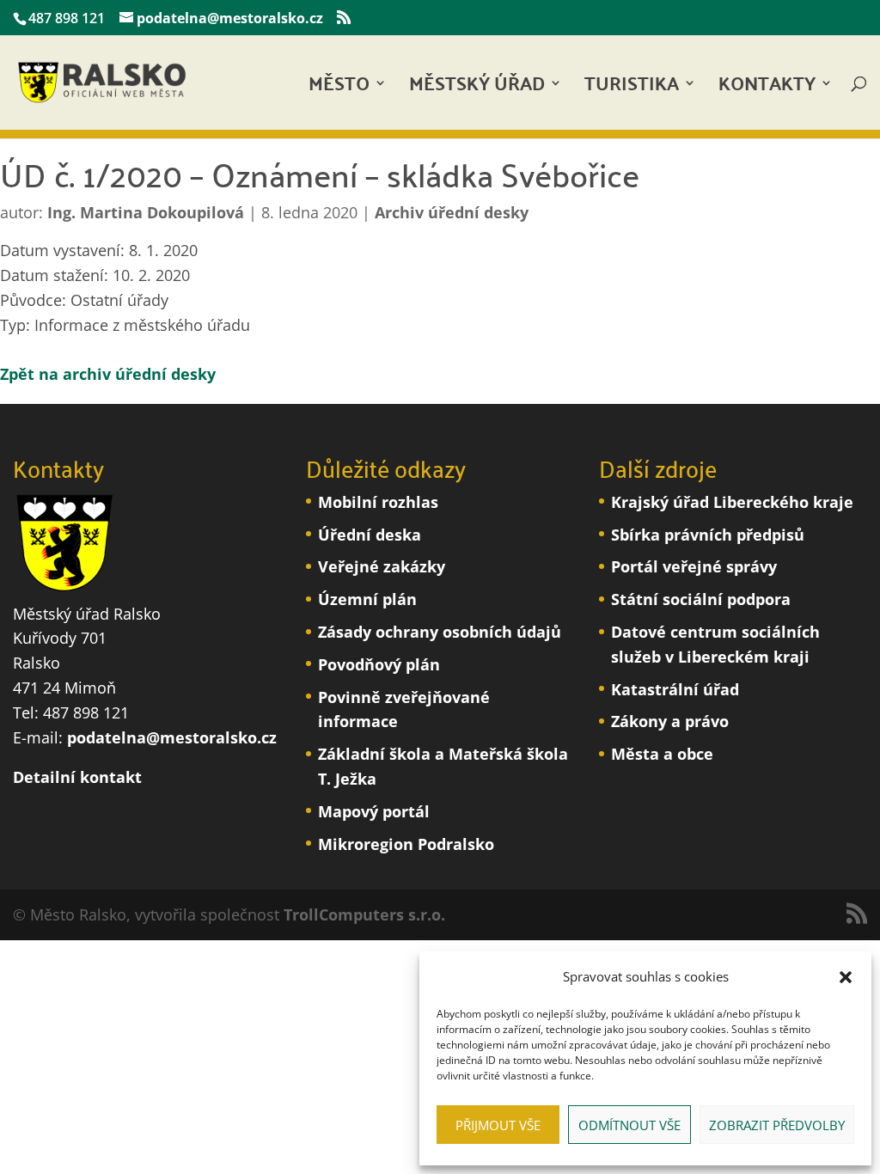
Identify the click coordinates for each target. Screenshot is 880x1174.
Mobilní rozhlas (378, 502)
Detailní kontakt (77, 777)
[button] (845, 977)
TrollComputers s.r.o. (364, 914)
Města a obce (662, 753)
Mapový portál (374, 811)
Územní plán (367, 599)
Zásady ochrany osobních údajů (439, 631)
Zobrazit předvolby (777, 1125)
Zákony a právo (670, 721)
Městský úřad (477, 88)
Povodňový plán (379, 664)
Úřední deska (369, 534)
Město (339, 88)
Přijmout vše (498, 1125)
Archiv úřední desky (452, 212)
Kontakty (767, 88)
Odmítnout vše (629, 1125)
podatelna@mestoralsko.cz (172, 737)
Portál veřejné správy (694, 566)
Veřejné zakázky (381, 566)
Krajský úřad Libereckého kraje (732, 502)
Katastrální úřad (675, 689)
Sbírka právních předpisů (707, 534)
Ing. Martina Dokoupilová (145, 212)
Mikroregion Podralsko (406, 844)
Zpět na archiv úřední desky (108, 374)
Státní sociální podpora (701, 599)
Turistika (631, 88)
